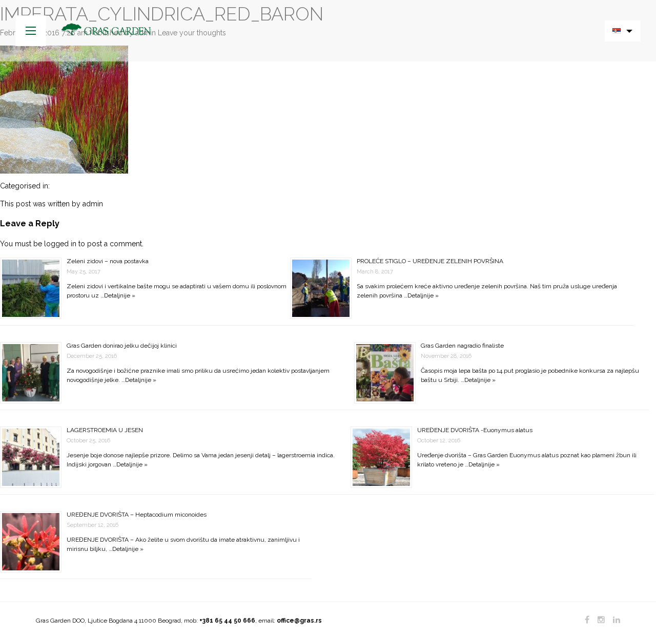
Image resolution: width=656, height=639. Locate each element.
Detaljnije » (119, 295)
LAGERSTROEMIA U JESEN (105, 430)
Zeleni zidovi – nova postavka (108, 261)
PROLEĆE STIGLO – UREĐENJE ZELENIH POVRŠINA (430, 261)
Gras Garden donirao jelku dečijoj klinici (122, 345)
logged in (60, 244)
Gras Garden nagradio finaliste (462, 345)
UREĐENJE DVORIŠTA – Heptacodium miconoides (137, 514)
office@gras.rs (299, 620)
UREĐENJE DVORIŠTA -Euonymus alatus (474, 430)
